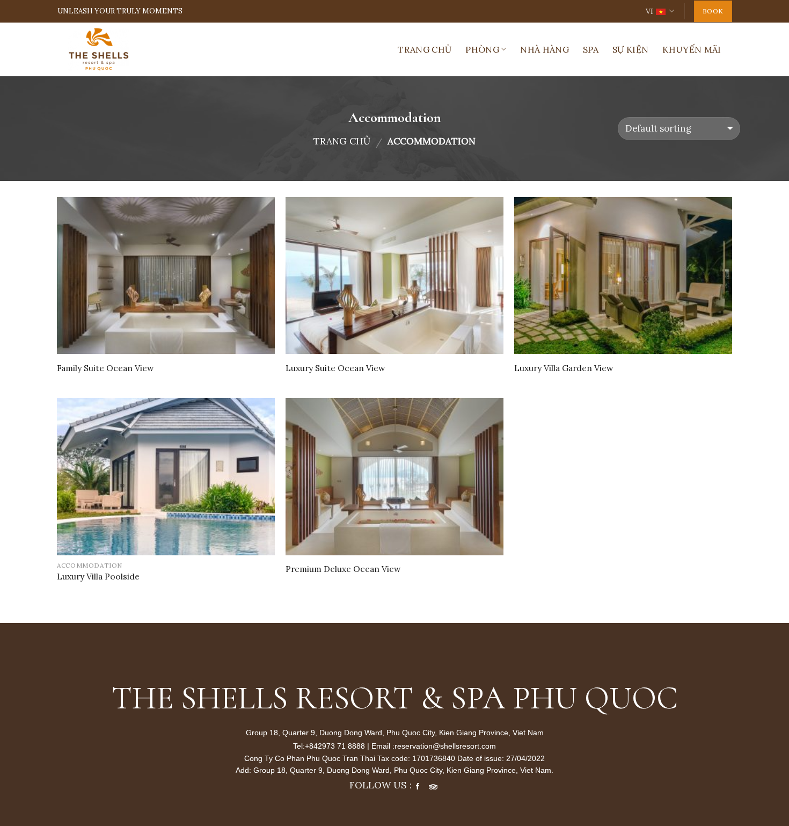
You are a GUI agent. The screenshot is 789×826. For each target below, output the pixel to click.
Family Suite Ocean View (105, 368)
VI (649, 11)
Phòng (482, 49)
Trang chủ (424, 49)
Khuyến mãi (691, 49)
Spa (590, 49)
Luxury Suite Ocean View (335, 368)
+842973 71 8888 (336, 746)
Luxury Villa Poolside (98, 576)
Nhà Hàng (544, 49)
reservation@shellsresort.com (445, 746)
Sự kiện (630, 49)
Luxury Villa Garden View (563, 368)
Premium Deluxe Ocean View (343, 568)
